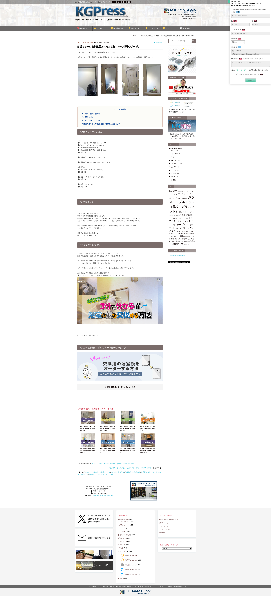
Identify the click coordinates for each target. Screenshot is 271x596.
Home (135, 36)
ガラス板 (181, 215)
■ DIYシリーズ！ (174, 160)
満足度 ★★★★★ (131, 555)
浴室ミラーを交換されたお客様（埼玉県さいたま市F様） (127, 450)
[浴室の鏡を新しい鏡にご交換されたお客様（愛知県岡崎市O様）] (88, 418)
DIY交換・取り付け (117, 472)
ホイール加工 (181, 231)
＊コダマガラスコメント (91, 120)
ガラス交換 (109, 474)
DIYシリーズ (101, 28)
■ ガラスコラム (174, 167)
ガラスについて (175, 150)
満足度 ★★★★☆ (131, 560)
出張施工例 (135, 28)
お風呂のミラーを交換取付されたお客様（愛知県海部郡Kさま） (87, 450)
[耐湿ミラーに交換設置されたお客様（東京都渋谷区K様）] (108, 440)
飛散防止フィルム (181, 244)
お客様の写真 (119, 28)
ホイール (175, 231)
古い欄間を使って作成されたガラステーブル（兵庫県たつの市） (131, 468)
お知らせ (121, 578)
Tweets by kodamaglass (177, 255)
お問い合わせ (187, 28)
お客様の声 (181, 191)
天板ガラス (177, 236)
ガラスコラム (153, 28)
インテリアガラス (177, 194)
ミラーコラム (170, 28)
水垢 (181, 239)
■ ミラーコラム (174, 170)
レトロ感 (180, 233)
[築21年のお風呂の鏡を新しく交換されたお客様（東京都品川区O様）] (148, 440)
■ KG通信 (172, 180)
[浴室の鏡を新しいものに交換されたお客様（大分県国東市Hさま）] (108, 418)
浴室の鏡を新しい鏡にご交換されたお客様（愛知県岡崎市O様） (87, 428)
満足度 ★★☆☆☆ (131, 569)
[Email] (129, 2)
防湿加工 (128, 472)
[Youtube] (119, 2)
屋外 (185, 236)
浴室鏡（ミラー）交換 (96, 474)
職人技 (190, 241)
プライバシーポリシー (166, 529)
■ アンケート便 (174, 173)
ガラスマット (184, 212)
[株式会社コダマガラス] (135, 592)
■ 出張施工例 (173, 177)
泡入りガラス (187, 239)
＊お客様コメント (88, 117)
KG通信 (173, 190)
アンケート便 (122, 551)
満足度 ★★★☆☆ (131, 565)
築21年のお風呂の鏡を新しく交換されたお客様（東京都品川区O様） (148, 450)
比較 (179, 239)
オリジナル (185, 198)
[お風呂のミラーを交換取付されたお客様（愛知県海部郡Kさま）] (88, 440)
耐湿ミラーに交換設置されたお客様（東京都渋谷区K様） (107, 450)
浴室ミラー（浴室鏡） (92, 472)
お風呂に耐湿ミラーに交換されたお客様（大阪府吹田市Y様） (147, 428)
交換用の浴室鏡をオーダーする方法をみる (120, 387)
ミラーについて (175, 154)
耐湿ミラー (84, 474)
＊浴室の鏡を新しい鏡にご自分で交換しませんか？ (101, 124)
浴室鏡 (178, 241)
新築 (172, 239)
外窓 (172, 236)
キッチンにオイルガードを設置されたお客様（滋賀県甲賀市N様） (114, 464)
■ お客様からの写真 (175, 163)
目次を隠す (122, 109)
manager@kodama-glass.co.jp (103, 495)
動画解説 (82, 28)
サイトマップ (163, 526)
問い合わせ (247, 58)
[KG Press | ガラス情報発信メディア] (101, 11)
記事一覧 (159, 42)
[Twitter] (114, 2)
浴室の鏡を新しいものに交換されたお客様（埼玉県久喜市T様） (127, 428)
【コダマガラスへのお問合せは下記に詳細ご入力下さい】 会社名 (250, 11)
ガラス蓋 (189, 215)
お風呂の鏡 (136, 472)
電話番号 (236, 47)
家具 (182, 236)
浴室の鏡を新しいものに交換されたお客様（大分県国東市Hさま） (107, 428)
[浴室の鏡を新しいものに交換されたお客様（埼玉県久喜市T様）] (128, 418)
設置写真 (144, 472)
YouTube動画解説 (124, 519)
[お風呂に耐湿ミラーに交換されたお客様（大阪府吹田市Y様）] (148, 418)
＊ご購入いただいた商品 (91, 114)
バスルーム (178, 228)
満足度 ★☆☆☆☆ (131, 574)
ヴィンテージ (187, 233)
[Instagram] (124, 2)
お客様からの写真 (147, 36)
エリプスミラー (177, 198)
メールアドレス (238, 30)
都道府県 (236, 38)
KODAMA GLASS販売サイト (168, 519)
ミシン (175, 233)
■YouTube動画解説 (175, 148)
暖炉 (176, 239)
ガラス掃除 (175, 215)
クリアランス (183, 221)
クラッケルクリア (183, 218)
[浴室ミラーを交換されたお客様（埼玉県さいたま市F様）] (128, 440)
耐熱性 (186, 241)
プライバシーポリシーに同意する (250, 74)
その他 (172, 157)
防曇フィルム (105, 472)
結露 (182, 241)
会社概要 (162, 532)
